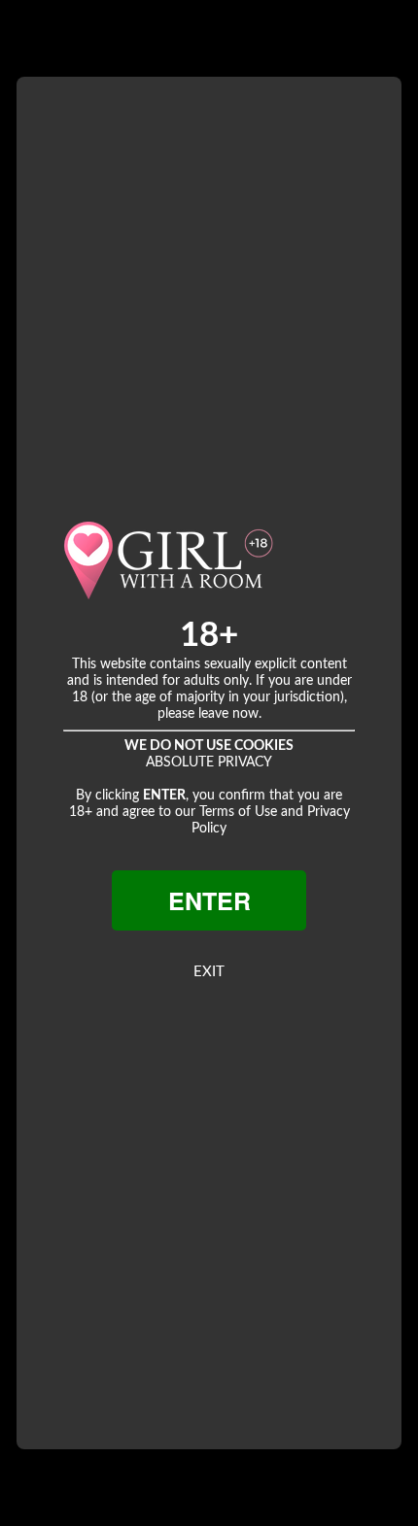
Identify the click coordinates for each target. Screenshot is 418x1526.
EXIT (209, 972)
